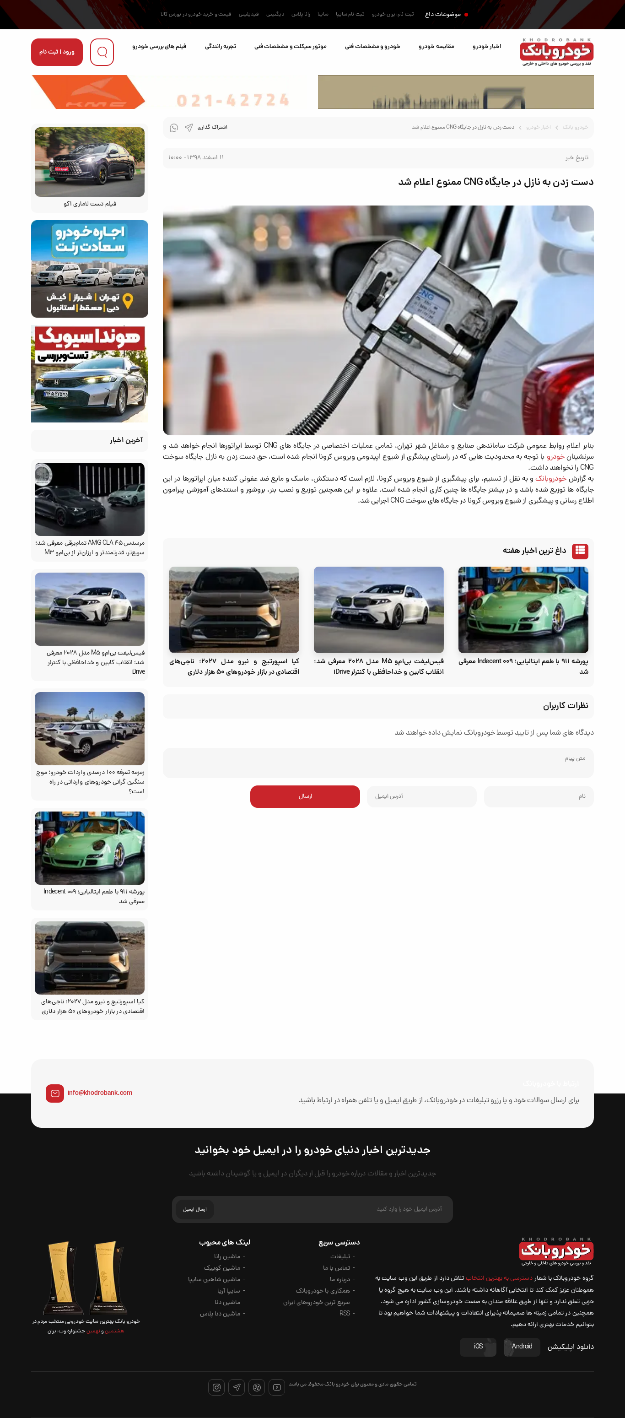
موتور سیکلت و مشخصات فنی (290, 47)
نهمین (92, 1331)
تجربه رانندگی (220, 47)
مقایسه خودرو (436, 47)
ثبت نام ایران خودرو (393, 15)
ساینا (323, 15)
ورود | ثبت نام (57, 52)
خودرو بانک (575, 128)
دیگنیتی (275, 15)
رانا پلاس (300, 15)
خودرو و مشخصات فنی (372, 47)
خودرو (556, 457)
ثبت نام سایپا (350, 15)
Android (522, 1347)
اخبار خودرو (487, 47)
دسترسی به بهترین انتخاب (499, 1278)
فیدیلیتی (249, 15)
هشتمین (114, 1331)
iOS (478, 1347)
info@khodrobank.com (100, 1093)
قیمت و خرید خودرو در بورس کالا (196, 15)
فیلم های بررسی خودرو (159, 47)
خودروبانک (550, 479)
